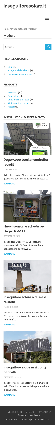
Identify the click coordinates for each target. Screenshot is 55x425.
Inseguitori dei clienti (18, 70)
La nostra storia (15, 411)
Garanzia (22, 414)
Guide (11, 66)
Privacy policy (44, 411)
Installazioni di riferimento (24, 117)
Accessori (12, 92)
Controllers (13, 95)
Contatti (30, 411)
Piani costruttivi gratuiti (20, 73)
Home (7, 28)
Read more (9, 184)
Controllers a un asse (18, 99)
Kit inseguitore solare (19, 102)
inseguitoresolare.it (25, 6)
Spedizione (35, 414)
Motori (11, 106)
